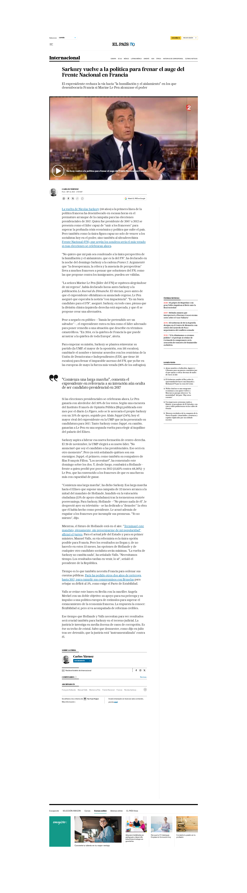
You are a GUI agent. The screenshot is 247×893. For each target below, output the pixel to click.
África (158, 59)
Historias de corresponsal (173, 59)
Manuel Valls (82, 690)
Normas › (143, 677)
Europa (113, 59)
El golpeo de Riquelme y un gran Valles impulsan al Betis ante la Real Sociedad (180, 305)
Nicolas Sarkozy (130, 690)
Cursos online (100, 811)
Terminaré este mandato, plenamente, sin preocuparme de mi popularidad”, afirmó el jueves (103, 530)
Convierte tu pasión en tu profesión (186, 836)
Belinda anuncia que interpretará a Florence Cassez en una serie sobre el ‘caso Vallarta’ (180, 315)
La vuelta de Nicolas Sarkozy (80, 209)
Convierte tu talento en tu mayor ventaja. (92, 845)
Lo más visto (169, 362)
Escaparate (54, 811)
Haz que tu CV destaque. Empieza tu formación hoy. (161, 836)
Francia (119, 690)
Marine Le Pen (94, 690)
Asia (152, 59)
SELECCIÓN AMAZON (72, 811)
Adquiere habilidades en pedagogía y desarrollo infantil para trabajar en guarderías (135, 838)
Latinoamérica (136, 59)
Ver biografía (79, 661)
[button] (123, 138)
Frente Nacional (108, 690)
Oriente (146, 59)
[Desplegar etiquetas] (145, 689)
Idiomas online (116, 811)
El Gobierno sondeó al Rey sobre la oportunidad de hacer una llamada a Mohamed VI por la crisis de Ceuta (180, 381)
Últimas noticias (191, 59)
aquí (116, 702)
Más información (68, 702)
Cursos (87, 811)
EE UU (120, 59)
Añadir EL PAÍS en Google (136, 198)
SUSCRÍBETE (176, 38)
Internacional (64, 58)
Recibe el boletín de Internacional (78, 670)
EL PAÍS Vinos (132, 811)
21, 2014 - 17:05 (74, 192)
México (126, 59)
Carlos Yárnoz (70, 189)
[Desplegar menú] (51, 44)
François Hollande (69, 690)
